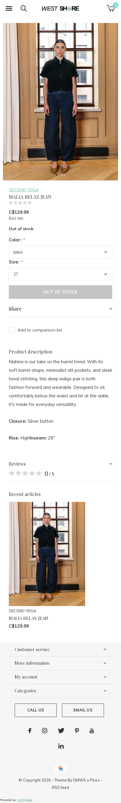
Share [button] (15, 309)
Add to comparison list (40, 330)
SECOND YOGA (23, 190)
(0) (35, 202)
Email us (82, 710)
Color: (17, 240)
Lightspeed (24, 800)
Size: (15, 262)
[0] (111, 8)
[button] (9, 8)
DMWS (79, 780)
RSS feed (60, 787)
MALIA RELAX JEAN (28, 618)
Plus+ (95, 780)
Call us (35, 710)
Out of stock (60, 292)
